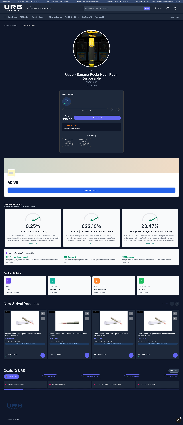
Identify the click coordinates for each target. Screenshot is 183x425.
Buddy (17, 419)
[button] (43, 355)
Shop (14, 25)
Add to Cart (97, 118)
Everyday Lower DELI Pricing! (21, 1)
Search (147, 8)
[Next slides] (177, 304)
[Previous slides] (172, 304)
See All (165, 304)
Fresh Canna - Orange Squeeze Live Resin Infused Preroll (23, 335)
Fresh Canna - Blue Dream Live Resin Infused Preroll (68, 335)
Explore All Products (90, 190)
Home (6, 25)
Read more (33, 243)
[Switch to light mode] (175, 8)
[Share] (112, 110)
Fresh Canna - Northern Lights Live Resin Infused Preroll (111, 335)
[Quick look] (43, 313)
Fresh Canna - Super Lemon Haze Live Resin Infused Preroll (156, 335)
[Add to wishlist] (118, 110)
